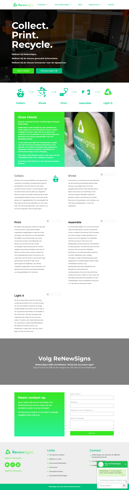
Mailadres (73, 402)
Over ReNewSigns (62, 5)
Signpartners (94, 5)
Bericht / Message (77, 418)
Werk (80, 5)
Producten (42, 5)
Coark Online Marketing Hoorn (69, 486)
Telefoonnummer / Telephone (81, 410)
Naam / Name (75, 394)
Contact (111, 5)
